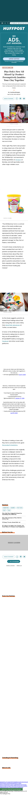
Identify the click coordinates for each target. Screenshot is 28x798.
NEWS (2, 782)
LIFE (20, 782)
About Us (2, 784)
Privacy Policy (8, 787)
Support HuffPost (14, 58)
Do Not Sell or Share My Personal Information (11, 789)
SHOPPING (9, 783)
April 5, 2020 (22, 374)
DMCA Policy (17, 786)
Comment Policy (10, 786)
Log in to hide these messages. (17, 62)
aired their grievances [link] (13, 325)
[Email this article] (24, 98)
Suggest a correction (10, 565)
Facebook (5, 341)
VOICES (23, 782)
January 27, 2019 (19, 398)
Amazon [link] (18, 160)
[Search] (8, 23)
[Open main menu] (2, 23)
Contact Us (12, 784)
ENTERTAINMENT (14, 782)
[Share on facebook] (20, 98)
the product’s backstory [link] (10, 445)
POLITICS (6, 782)
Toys (9, 510)
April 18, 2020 (14, 413)
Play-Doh (19, 508)
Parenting (8, 67)
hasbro (13, 508)
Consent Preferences (17, 787)
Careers (22, 784)
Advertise (7, 784)
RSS (16, 784)
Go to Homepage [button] (14, 561)
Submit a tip (19, 565)
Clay (4, 510)
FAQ (19, 784)
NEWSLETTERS (16, 783)
